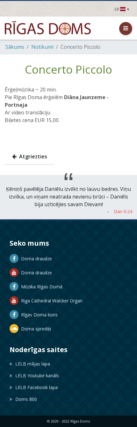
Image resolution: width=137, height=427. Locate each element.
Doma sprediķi (34, 329)
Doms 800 (26, 399)
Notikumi (42, 46)
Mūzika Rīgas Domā (40, 287)
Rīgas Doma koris (38, 315)
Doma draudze (35, 259)
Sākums (14, 46)
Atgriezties (32, 156)
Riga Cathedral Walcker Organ (50, 301)
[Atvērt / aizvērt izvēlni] (125, 28)
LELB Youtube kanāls (37, 376)
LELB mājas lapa (32, 364)
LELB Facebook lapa (36, 387)
